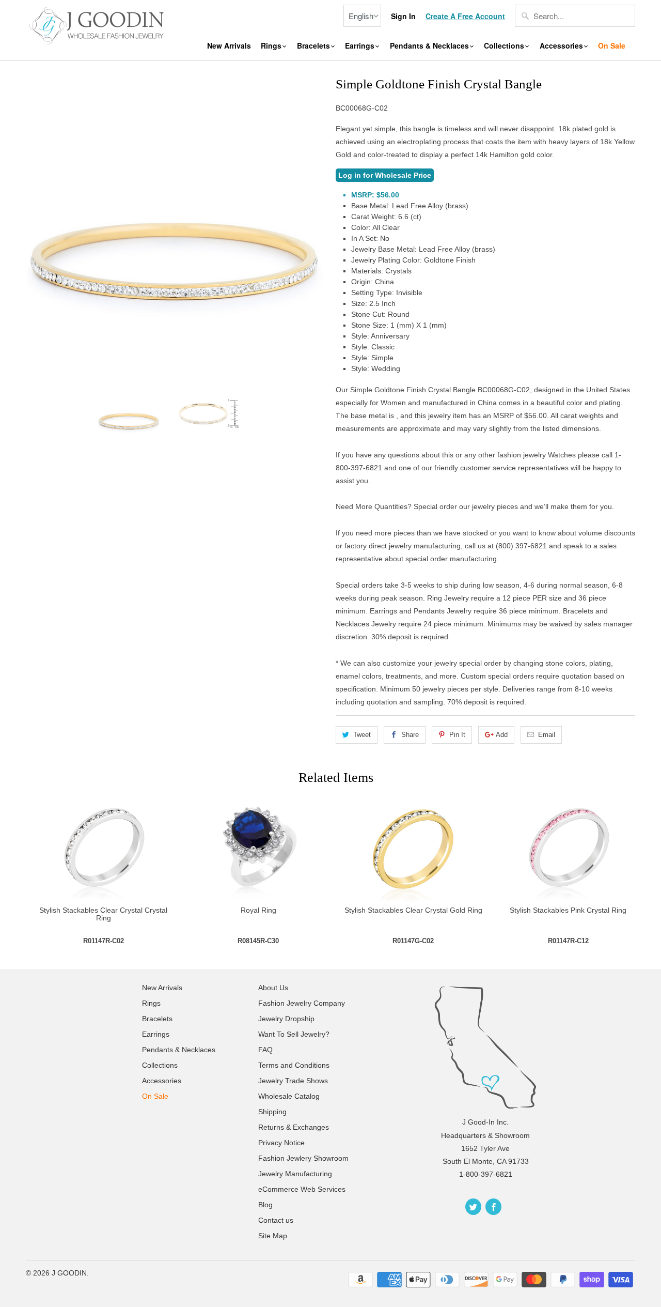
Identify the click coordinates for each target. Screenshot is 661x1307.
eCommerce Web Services (301, 1189)
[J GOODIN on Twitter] (473, 1206)
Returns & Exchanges (293, 1127)
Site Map (272, 1236)
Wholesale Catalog (289, 1096)
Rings (272, 46)
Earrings (360, 46)
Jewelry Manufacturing (295, 1174)
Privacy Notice (281, 1143)
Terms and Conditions (293, 1065)
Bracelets (314, 46)
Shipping (272, 1112)
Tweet (362, 735)
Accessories (562, 46)
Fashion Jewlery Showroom (303, 1158)
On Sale (611, 46)
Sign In (403, 16)
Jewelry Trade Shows (293, 1081)
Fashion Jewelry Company (301, 1003)
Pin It (457, 735)
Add (502, 735)
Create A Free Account (465, 16)
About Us (273, 987)
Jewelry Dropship (286, 1018)
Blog (265, 1205)
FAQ (265, 1049)
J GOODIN (69, 1273)
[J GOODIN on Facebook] (493, 1206)
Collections (505, 46)
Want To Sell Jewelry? (293, 1034)
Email (546, 735)
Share (410, 735)
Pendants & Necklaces (430, 46)
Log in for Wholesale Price (384, 175)
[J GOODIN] (98, 24)
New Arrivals (229, 46)
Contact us (275, 1220)
